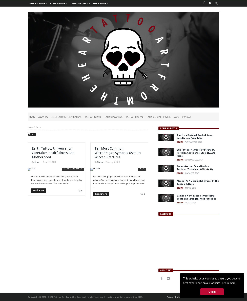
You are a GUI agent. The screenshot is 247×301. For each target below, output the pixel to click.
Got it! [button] (212, 291)
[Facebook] (204, 3)
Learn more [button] (229, 283)
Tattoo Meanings (72, 169)
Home (30, 127)
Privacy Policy (38, 3)
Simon (37, 162)
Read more (38, 190)
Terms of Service (80, 3)
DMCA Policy (100, 3)
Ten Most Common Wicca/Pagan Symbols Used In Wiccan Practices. (118, 152)
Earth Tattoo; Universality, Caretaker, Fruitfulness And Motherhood (53, 152)
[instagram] (210, 3)
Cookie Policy (58, 3)
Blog (142, 169)
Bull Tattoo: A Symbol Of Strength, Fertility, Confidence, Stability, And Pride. (196, 153)
